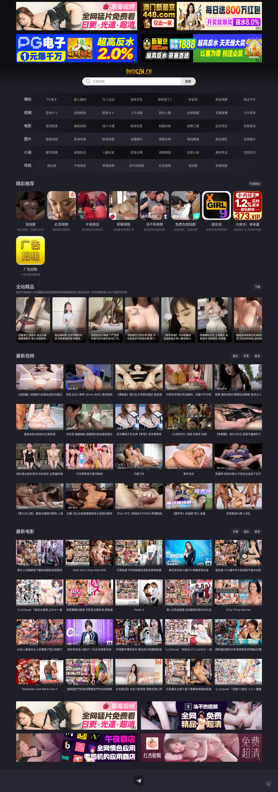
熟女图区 (221, 139)
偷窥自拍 (52, 139)
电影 (28, 125)
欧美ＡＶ (108, 113)
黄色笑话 (221, 152)
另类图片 (250, 139)
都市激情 (52, 152)
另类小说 (193, 152)
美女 (235, 356)
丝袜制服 (193, 113)
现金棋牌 (221, 99)
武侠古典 (136, 152)
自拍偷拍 (80, 113)
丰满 (235, 531)
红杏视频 (165, 166)
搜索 (188, 81)
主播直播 (221, 113)
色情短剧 (221, 166)
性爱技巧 (250, 152)
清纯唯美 (193, 139)
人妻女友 (108, 152)
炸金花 (193, 99)
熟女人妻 (165, 113)
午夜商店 (80, 166)
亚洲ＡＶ (52, 113)
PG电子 (52, 99)
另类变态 (250, 126)
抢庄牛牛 (250, 99)
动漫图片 (136, 139)
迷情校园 (165, 152)
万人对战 (108, 99)
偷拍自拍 (80, 126)
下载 (257, 287)
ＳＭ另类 (250, 113)
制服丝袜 (165, 126)
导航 (28, 165)
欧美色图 (108, 139)
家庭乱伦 (80, 152)
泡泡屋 (193, 166)
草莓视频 (108, 166)
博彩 (28, 99)
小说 (28, 152)
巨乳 (246, 356)
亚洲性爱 (52, 126)
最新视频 (25, 356)
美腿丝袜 (165, 139)
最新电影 (25, 531)
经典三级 (193, 126)
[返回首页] (268, 783)
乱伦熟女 (221, 126)
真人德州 (80, 99)
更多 (257, 356)
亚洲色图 (80, 139)
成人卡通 (108, 126)
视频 (28, 112)
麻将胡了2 (165, 99)
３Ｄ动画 (136, 113)
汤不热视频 (136, 166)
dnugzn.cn (139, 72)
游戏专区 (136, 99)
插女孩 (51, 166)
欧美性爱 (136, 126)
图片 (28, 139)
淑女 (246, 531)
